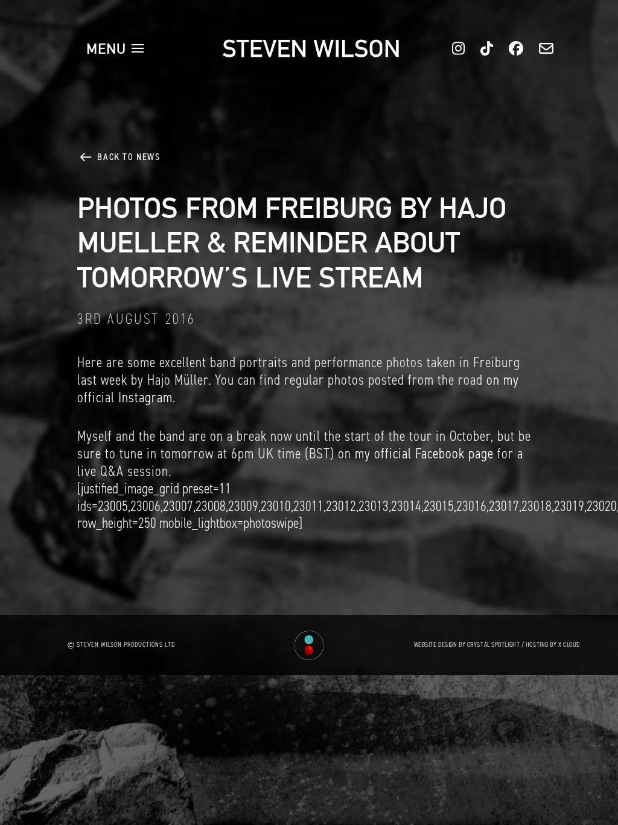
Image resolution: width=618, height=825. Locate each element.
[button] (115, 48)
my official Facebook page (424, 453)
